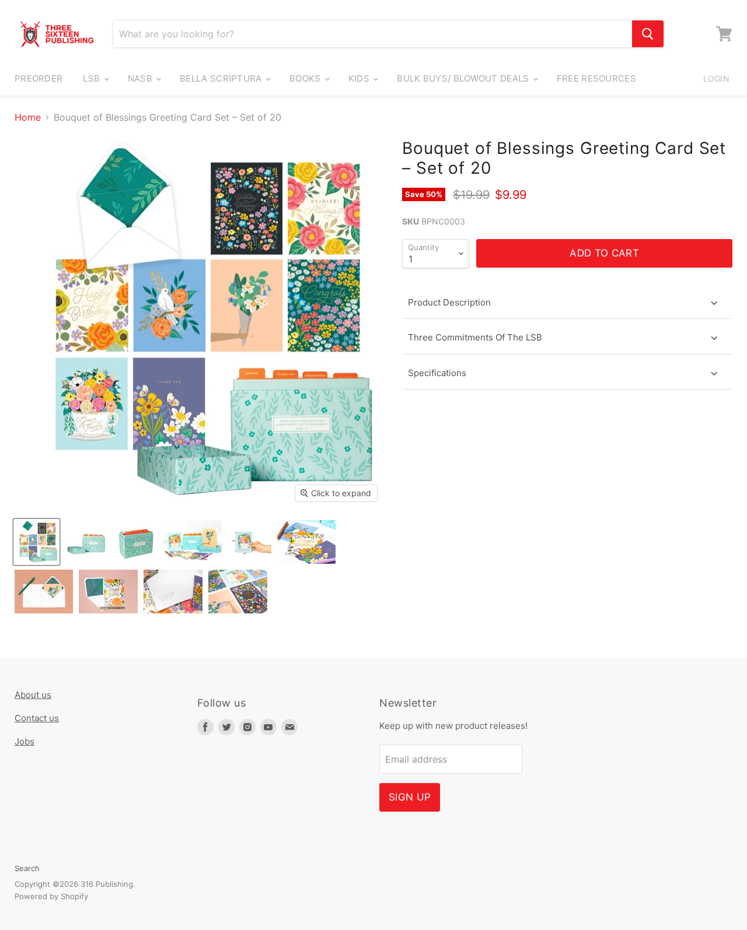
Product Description (449, 302)
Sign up (410, 797)
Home (28, 117)
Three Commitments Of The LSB (475, 337)
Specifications (437, 372)
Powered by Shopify (51, 896)
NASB (141, 78)
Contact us (37, 718)
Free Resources (596, 78)
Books (306, 78)
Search (27, 868)
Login (716, 78)
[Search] (648, 33)
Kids (360, 78)
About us (33, 694)
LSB (92, 78)
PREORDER (38, 78)
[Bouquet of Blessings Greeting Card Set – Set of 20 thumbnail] (36, 542)
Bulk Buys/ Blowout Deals (464, 78)
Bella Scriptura (222, 78)
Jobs (24, 741)
